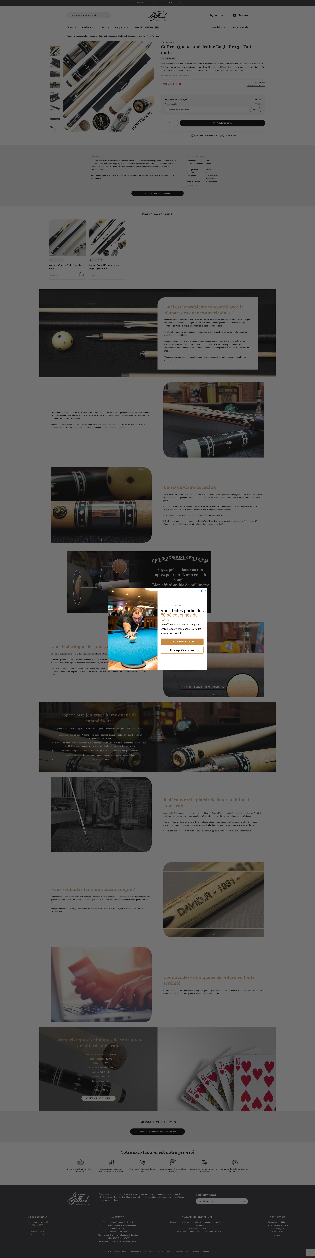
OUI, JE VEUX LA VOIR (182, 641)
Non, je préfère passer (182, 650)
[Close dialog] (203, 591)
